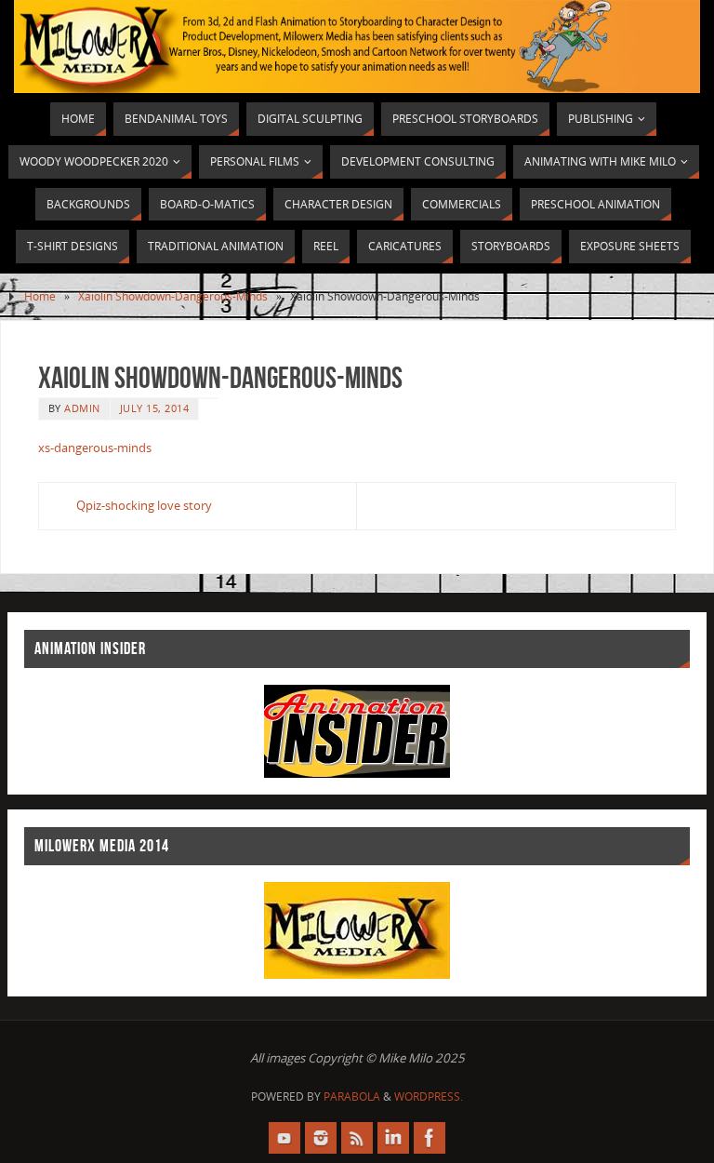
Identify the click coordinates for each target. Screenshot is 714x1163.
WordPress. (428, 1096)
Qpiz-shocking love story (144, 505)
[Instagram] (321, 1138)
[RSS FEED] (357, 1138)
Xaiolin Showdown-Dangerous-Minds (173, 296)
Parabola (352, 1096)
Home (40, 296)
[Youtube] (284, 1138)
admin (82, 408)
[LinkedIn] (393, 1138)
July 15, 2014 (155, 408)
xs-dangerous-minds (95, 447)
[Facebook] (429, 1138)
